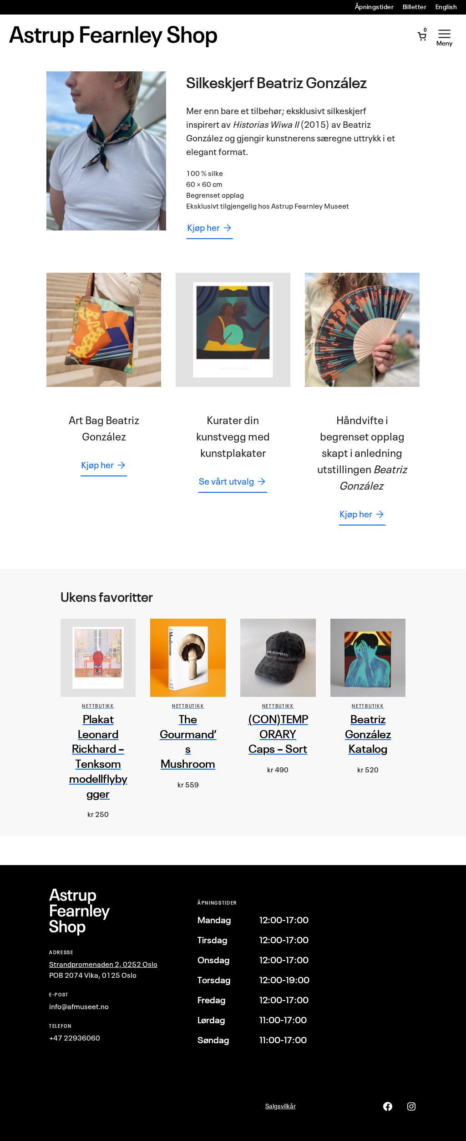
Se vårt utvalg (226, 481)
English (446, 6)
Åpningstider (374, 6)
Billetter (414, 6)
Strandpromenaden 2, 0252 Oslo (103, 964)
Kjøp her (203, 227)
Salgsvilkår (280, 1106)
